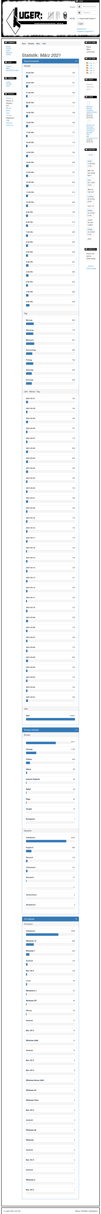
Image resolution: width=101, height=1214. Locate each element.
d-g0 (89, 161)
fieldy (90, 210)
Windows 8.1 (31, 990)
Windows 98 (31, 1130)
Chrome (29, 749)
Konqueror (30, 819)
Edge (28, 799)
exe (89, 180)
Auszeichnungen (12, 70)
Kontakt (84, 1211)
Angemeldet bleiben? (87, 18)
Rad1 (91, 114)
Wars (8, 68)
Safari (28, 789)
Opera (28, 769)
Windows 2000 (32, 1040)
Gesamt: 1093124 (9, 124)
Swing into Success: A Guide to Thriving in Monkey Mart (90, 129)
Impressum (93, 1211)
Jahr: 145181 (9, 114)
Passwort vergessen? (85, 31)
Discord (9, 52)
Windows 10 (31, 941)
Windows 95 (31, 1090)
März (38, 43)
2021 (44, 43)
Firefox (29, 759)
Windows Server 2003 (35, 1080)
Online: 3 (9, 98)
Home (77, 1211)
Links (8, 50)
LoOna (90, 196)
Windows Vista (32, 1100)
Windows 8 (30, 1179)
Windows (30, 1140)
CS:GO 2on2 (9, 85)
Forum (8, 48)
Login (81, 23)
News (8, 46)
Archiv (91, 155)
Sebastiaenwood (92, 138)
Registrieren (81, 29)
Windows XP (31, 1000)
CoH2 (8, 82)
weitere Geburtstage (91, 267)
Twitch (8, 54)
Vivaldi (29, 809)
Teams (8, 66)
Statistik (31, 43)
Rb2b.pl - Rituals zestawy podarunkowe (91, 109)
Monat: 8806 (8, 109)
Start (24, 43)
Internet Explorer (33, 779)
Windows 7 (30, 951)
